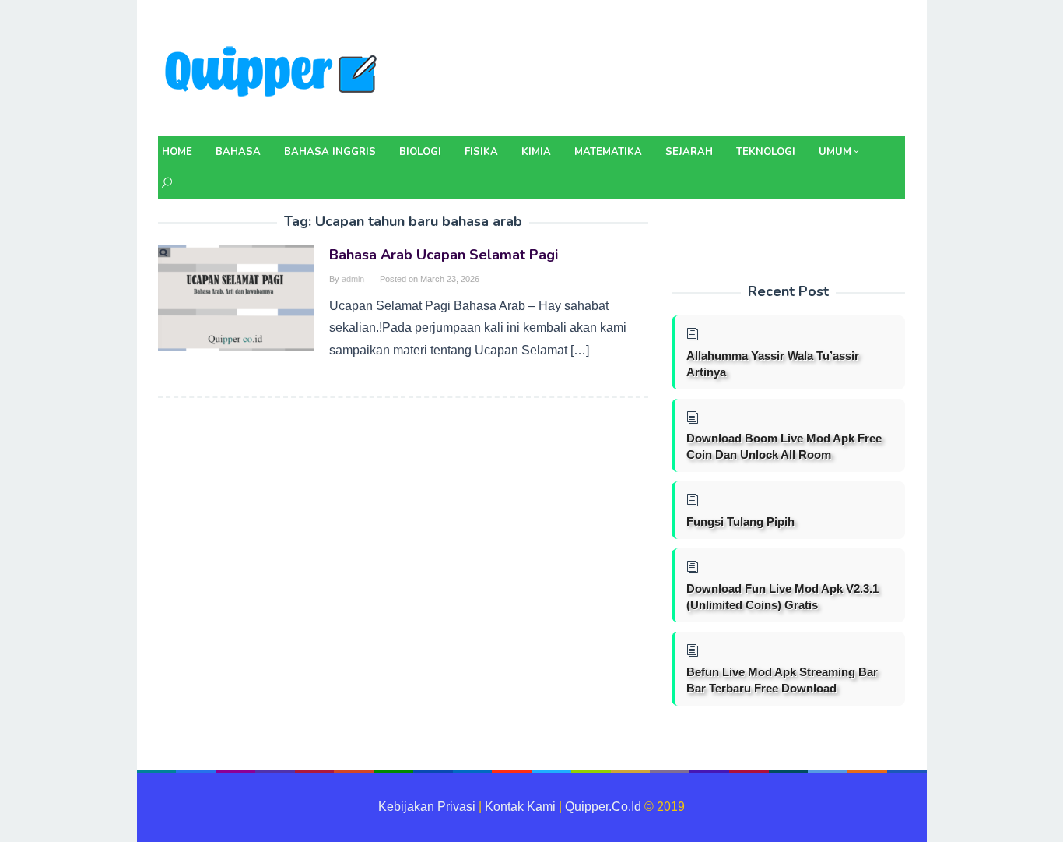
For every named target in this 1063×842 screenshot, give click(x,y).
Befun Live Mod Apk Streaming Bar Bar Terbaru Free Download (782, 680)
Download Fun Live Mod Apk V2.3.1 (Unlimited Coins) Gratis (782, 596)
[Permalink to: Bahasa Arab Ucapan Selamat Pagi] (236, 297)
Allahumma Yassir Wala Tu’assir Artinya (772, 364)
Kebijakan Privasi (426, 806)
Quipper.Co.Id (603, 806)
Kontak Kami (520, 806)
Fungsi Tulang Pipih (740, 521)
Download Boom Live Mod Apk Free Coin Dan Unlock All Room (784, 446)
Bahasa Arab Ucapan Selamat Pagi (443, 254)
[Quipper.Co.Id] (274, 72)
